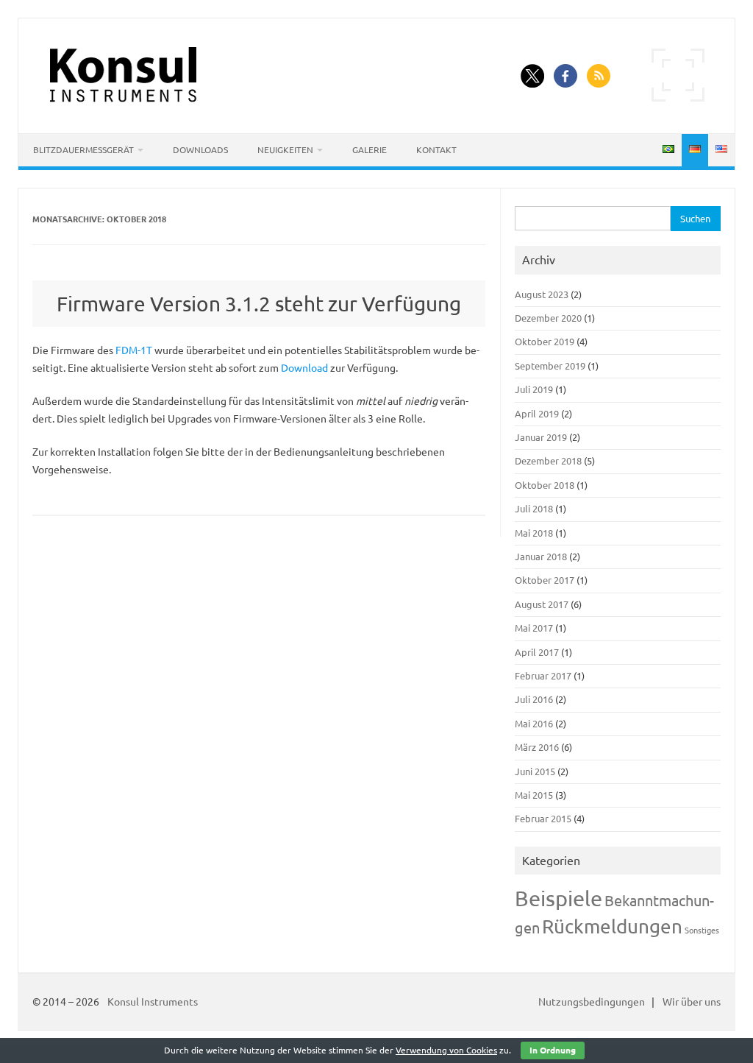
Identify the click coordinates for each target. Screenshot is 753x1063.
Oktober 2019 (544, 341)
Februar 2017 (543, 676)
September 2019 (550, 366)
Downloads (200, 150)
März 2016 (537, 747)
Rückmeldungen (612, 926)
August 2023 (541, 294)
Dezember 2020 (548, 318)
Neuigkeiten (285, 150)
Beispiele (558, 898)
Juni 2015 (535, 771)
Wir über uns (692, 1002)
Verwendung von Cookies (446, 1050)
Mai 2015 (534, 795)
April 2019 (537, 414)
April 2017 (537, 652)
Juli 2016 (534, 699)
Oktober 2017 (544, 580)
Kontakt (436, 150)
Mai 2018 (534, 533)
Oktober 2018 (544, 485)
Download (304, 368)
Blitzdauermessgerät (83, 150)
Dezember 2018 (548, 461)
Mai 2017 (534, 628)
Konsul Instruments (152, 1002)
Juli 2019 (534, 389)
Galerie (369, 150)
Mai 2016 (534, 723)
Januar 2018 (541, 556)
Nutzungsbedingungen (591, 1002)
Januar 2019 (541, 437)
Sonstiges (702, 930)
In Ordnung (552, 1050)
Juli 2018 (534, 509)
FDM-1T (133, 350)
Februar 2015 (543, 818)
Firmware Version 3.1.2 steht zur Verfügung (259, 303)
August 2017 (541, 604)
